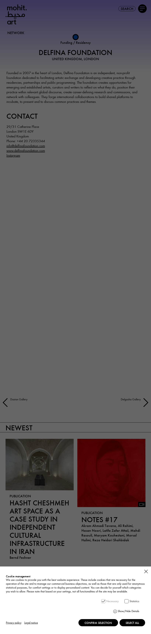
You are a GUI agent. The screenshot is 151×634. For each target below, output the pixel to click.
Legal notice (31, 622)
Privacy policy (13, 622)
